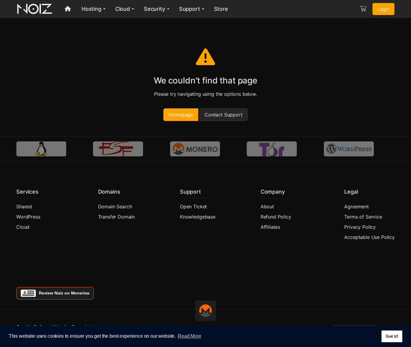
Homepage (180, 115)
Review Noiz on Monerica (64, 293)
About (267, 207)
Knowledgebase (197, 217)
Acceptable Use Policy (369, 237)
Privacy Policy (360, 227)
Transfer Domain (116, 217)
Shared (24, 207)
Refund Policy (276, 217)
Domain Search (115, 207)
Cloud (22, 227)
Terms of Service (363, 217)
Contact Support (224, 115)
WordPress (28, 217)
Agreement (356, 207)
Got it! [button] (392, 336)
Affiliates (270, 227)
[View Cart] (363, 9)
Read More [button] (189, 336)
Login (383, 9)
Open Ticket (193, 207)
